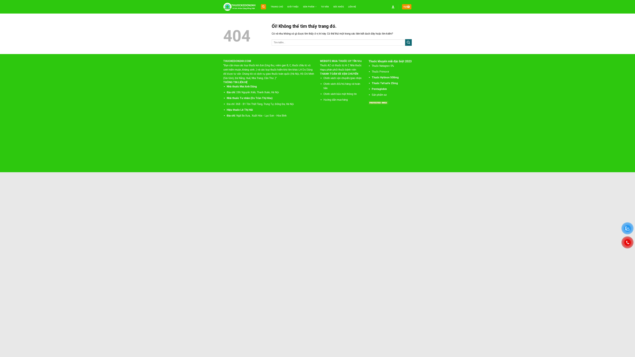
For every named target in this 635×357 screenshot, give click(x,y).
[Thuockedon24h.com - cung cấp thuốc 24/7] (239, 6)
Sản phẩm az (379, 94)
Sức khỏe (338, 6)
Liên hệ (352, 6)
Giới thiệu (293, 6)
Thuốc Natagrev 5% (383, 65)
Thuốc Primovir (381, 71)
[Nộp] (408, 42)
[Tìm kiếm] (263, 7)
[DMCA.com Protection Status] (378, 102)
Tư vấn (325, 6)
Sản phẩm (309, 6)
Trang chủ (277, 6)
